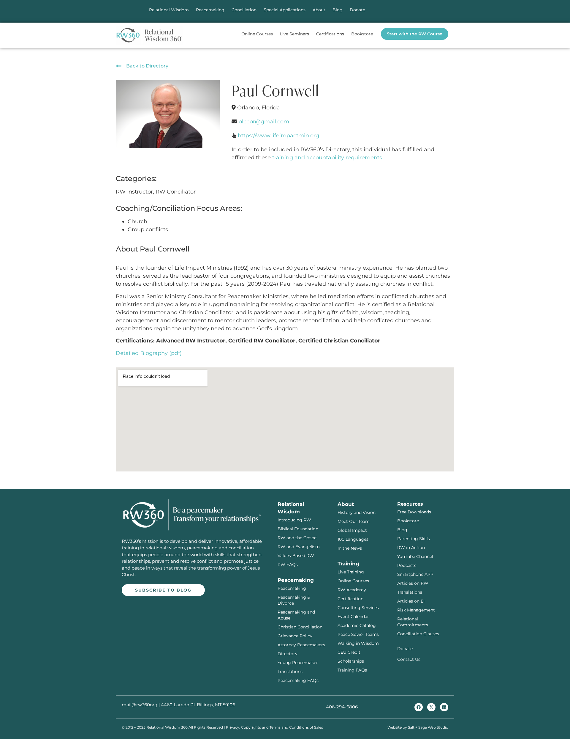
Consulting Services (358, 607)
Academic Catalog (357, 625)
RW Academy (352, 589)
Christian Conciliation (300, 627)
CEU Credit (349, 652)
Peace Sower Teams (358, 634)
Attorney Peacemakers (301, 644)
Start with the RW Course (414, 34)
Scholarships (351, 661)
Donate (357, 9)
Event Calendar (353, 616)
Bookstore (362, 34)
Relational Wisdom (169, 9)
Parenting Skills (413, 538)
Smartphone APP (415, 574)
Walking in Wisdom (358, 643)
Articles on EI (411, 601)
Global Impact (352, 530)
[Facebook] (418, 707)
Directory (287, 653)
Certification (350, 598)
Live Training (351, 572)
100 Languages (353, 539)
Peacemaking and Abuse (296, 615)
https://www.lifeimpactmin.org (278, 135)
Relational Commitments (412, 622)
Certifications (330, 34)
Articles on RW (412, 583)
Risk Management (416, 610)
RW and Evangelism (299, 546)
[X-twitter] (431, 707)
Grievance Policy (295, 636)
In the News (350, 548)
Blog (337, 9)
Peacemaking (210, 9)
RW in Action (411, 547)
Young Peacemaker (298, 662)
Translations (290, 671)
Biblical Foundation (298, 529)
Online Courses (257, 34)
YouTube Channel (415, 556)
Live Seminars (294, 34)
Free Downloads (414, 512)
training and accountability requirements (327, 157)
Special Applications (284, 9)
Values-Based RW (296, 555)
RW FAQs (288, 564)
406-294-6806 (342, 707)
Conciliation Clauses (418, 633)
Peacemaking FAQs (298, 680)
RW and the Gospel (298, 537)
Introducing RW (294, 520)
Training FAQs (352, 670)
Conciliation (244, 9)
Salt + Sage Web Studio (428, 727)
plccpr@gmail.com (263, 121)
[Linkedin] (444, 707)
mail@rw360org (139, 704)
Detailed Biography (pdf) (149, 353)
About (319, 9)
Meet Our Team (354, 521)
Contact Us (408, 659)
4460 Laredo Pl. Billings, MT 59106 (198, 704)
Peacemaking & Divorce (294, 600)
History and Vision (357, 512)
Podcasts (406, 565)
